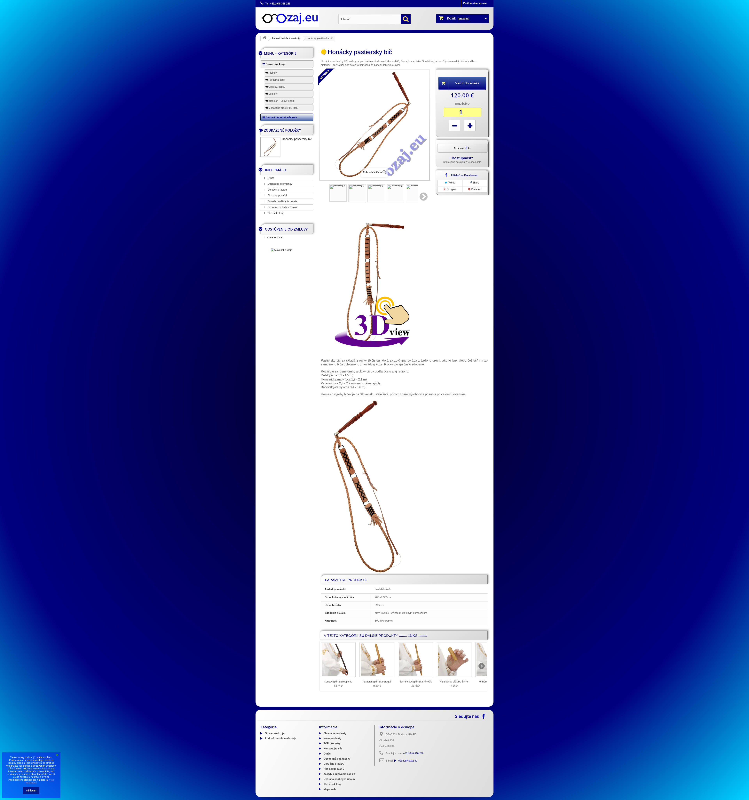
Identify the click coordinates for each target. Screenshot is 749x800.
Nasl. (424, 196)
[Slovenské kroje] (281, 249)
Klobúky (273, 72)
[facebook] (484, 716)
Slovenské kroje (275, 64)
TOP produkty (331, 743)
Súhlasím (31, 790)
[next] (481, 666)
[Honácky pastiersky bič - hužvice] (395, 193)
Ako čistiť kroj (275, 213)
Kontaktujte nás (332, 748)
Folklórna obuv (276, 79)
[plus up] (470, 125)
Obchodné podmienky (279, 183)
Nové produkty (332, 738)
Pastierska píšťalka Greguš (377, 681)
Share (475, 182)
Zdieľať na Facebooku (464, 175)
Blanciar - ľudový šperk (281, 100)
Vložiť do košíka (467, 83)
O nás (270, 177)
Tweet (451, 182)
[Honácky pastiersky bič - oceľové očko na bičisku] (376, 193)
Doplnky (273, 93)
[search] (406, 19)
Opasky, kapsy (276, 86)
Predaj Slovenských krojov (294, 705)
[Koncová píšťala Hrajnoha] (338, 659)
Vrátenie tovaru (275, 237)
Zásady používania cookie (282, 201)
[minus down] (454, 125)
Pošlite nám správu (475, 3)
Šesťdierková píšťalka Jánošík (415, 681)
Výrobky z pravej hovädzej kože (377, 705)
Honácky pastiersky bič (297, 139)
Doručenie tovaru (277, 189)
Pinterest (475, 189)
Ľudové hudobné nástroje (286, 38)
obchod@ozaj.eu (407, 760)
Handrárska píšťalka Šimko (454, 681)
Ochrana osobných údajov (282, 207)
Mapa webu (330, 789)
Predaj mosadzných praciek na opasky (334, 705)
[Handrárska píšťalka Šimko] (454, 659)
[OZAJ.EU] (296, 18)
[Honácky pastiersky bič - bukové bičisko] (357, 193)
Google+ (451, 189)
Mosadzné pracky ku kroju (283, 107)
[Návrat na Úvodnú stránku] (264, 38)
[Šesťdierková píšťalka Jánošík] (415, 659)
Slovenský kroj (269, 705)
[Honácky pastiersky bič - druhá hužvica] (414, 193)
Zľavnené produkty (334, 733)
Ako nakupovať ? (277, 195)
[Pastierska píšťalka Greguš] (376, 659)
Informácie (276, 169)
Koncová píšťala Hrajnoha (338, 681)
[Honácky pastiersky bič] (338, 193)
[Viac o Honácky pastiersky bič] (270, 147)
